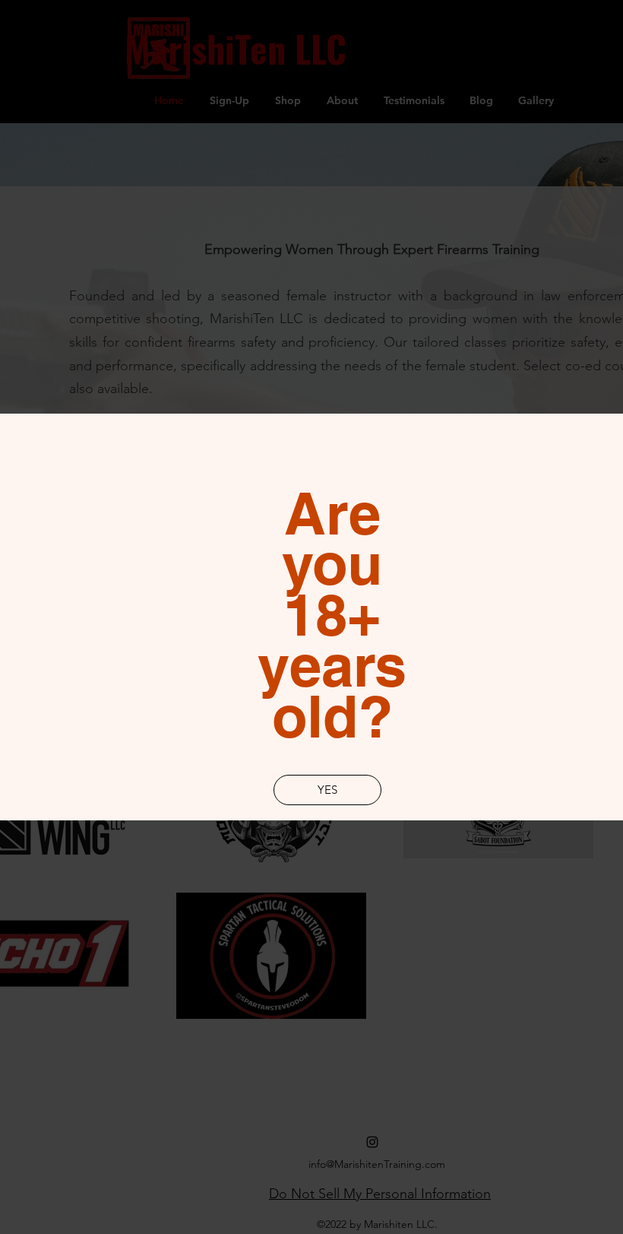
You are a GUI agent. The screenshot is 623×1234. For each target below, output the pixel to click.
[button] (327, 790)
